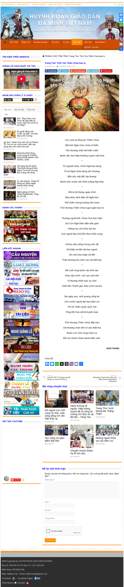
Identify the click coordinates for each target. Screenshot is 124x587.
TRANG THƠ (70, 66)
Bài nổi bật (19, 110)
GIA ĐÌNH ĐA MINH (40, 42)
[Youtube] (122, 4)
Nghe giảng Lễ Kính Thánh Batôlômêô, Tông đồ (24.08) (27, 194)
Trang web (49, 518)
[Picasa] (120, 4)
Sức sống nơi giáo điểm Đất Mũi (54, 439)
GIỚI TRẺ (87, 42)
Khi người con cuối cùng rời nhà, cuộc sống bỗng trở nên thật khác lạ (55, 414)
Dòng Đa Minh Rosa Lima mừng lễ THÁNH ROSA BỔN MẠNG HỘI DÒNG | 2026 (27, 156)
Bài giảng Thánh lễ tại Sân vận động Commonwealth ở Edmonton (105, 378)
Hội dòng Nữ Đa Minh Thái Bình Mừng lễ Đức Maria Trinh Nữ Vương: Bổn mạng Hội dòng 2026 (21, 170)
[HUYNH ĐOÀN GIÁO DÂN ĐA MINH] (62, 23)
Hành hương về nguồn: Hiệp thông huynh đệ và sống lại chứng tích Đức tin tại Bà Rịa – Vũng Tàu (82, 411)
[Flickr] (117, 4)
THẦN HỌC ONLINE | (39, 4)
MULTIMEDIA (100, 42)
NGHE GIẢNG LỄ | (23, 4)
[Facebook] (115, 4)
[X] (121, 29)
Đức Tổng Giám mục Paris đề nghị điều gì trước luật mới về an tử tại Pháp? (27, 121)
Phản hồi (31, 110)
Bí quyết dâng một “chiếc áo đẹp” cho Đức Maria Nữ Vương (27, 133)
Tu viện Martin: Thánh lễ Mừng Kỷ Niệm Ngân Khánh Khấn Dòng (28, 183)
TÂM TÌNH (76, 42)
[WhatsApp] (121, 24)
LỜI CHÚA (55, 42)
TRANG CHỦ (5, 42)
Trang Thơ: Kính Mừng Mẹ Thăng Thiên (105, 411)
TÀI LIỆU (66, 42)
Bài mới (7, 110)
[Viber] (121, 39)
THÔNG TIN (25, 42)
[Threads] (121, 34)
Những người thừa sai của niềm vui (106, 439)
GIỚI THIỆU (14, 42)
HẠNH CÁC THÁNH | (55, 4)
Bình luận (50, 480)
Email (48, 510)
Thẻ (6, 114)
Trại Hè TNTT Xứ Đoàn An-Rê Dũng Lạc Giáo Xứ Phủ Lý (58, 377)
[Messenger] (121, 19)
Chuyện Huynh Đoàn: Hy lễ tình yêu (81, 452)
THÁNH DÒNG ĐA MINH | (73, 4)
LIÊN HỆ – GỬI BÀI (91, 47)
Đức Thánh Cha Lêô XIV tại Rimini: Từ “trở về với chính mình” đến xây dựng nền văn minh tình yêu (21, 144)
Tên (47, 502)
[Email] (121, 44)
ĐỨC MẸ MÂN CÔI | (8, 4)
